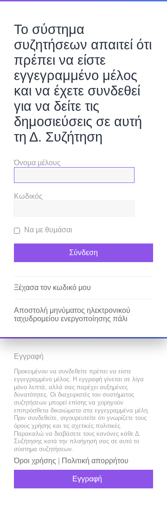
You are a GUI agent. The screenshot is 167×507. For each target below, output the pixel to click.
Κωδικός (28, 196)
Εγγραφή (87, 479)
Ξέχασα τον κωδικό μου (52, 287)
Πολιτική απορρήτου (95, 461)
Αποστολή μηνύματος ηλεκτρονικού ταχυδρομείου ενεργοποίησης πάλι (72, 314)
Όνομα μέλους (37, 163)
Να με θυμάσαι (47, 230)
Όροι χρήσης (35, 461)
